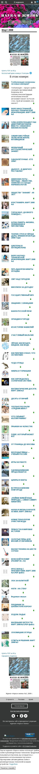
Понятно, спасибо (8, 768)
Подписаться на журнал (19, 22)
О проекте (10, 699)
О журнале (19, 2)
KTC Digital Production (29, 746)
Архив (31, 699)
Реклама (21, 699)
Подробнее (13, 764)
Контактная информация (19, 711)
